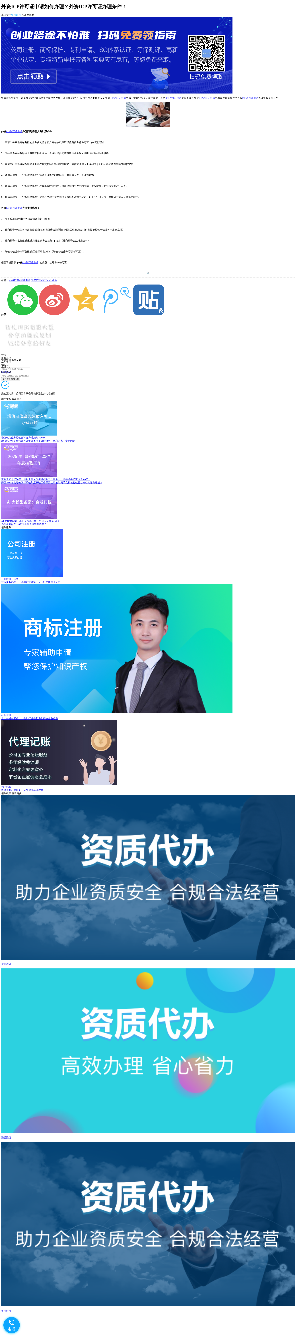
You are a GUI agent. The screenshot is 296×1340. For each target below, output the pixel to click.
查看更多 (17, 399)
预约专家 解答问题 (10, 379)
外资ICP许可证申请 (19, 280)
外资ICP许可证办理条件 (44, 280)
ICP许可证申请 (118, 98)
